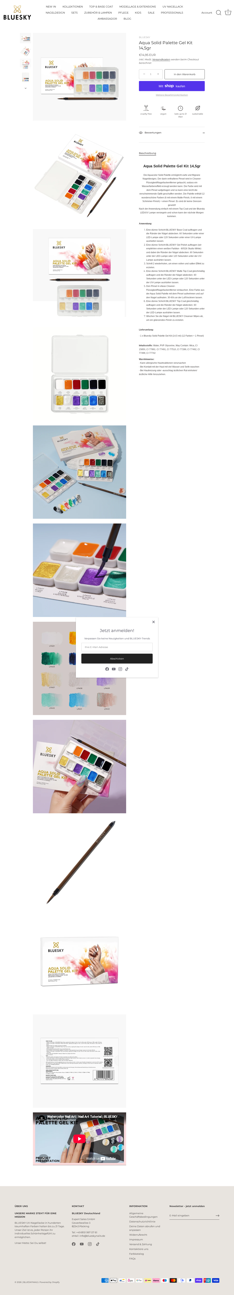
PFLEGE (123, 12)
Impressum (136, 1239)
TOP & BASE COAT (101, 6)
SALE (151, 12)
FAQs (132, 1258)
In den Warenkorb (184, 74)
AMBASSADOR (107, 18)
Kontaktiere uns (138, 1249)
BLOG (127, 18)
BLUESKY (144, 37)
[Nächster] (26, 88)
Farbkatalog (136, 1253)
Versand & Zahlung (140, 1244)
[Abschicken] (217, 1215)
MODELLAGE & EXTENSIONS (137, 6)
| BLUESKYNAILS (30, 1282)
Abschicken (117, 658)
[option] (25, 38)
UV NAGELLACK (173, 6)
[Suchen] (219, 13)
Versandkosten (161, 59)
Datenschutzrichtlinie (142, 1221)
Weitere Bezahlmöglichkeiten (172, 94)
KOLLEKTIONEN (73, 6)
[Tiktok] (127, 668)
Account (206, 12)
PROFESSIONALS (172, 12)
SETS (74, 12)
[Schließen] (154, 622)
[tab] (149, 153)
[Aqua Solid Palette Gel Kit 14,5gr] (25, 38)
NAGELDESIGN (55, 12)
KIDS (138, 12)
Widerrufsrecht (138, 1234)
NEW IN (51, 6)
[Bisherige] (26, 29)
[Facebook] (107, 668)
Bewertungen (152, 132)
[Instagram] (120, 668)
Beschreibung (147, 153)
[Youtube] (114, 668)
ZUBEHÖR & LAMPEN (98, 12)
